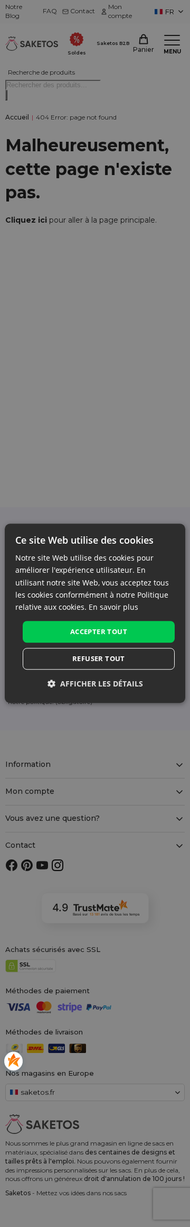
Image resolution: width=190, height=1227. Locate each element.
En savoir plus (113, 607)
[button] (95, 684)
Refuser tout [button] (98, 659)
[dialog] (95, 613)
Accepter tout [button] (98, 631)
